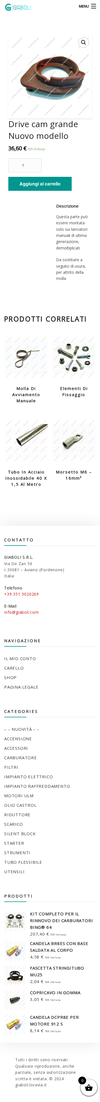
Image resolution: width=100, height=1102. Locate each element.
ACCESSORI (16, 748)
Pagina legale (21, 687)
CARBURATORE (20, 757)
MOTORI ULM (19, 795)
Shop (10, 677)
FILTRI (11, 767)
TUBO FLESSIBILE (23, 862)
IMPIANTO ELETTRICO (28, 776)
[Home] (14, 6)
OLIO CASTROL (20, 805)
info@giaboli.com (21, 612)
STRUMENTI (17, 852)
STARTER (14, 843)
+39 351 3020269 (21, 594)
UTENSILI (14, 871)
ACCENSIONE (18, 738)
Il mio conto (20, 658)
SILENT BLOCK (20, 833)
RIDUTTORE (17, 814)
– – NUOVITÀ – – (21, 729)
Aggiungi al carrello (40, 183)
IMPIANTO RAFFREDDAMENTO (37, 786)
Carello (14, 668)
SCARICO (13, 824)
